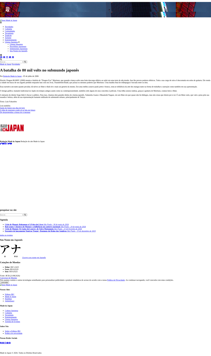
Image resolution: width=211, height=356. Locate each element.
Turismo (8, 38)
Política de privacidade (13, 333)
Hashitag (8, 299)
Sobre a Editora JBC (13, 331)
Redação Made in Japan (12, 76)
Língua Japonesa (11, 42)
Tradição (8, 35)
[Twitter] (9, 144)
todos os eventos (6, 235)
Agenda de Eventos (12, 322)
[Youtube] (11, 144)
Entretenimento (11, 40)
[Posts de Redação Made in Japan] (1, 144)
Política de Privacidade (116, 280)
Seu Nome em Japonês (18, 51)
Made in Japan (5, 64)
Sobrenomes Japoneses (18, 49)
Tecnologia (9, 33)
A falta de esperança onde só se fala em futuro (17, 110)
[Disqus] (105, 175)
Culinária (8, 29)
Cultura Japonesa (11, 311)
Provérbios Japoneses (18, 46)
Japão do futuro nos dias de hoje (12, 108)
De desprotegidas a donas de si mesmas (15, 112)
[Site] (3, 144)
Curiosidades (10, 31)
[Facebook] (5, 144)
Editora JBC (9, 294)
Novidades (9, 27)
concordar (4, 282)
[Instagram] (7, 144)
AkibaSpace (9, 301)
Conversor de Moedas (8, 278)
